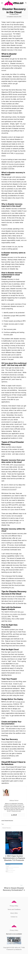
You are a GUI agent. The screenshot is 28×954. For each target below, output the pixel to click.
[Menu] (2, 3)
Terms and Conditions (14, 909)
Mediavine (18, 949)
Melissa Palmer (14, 14)
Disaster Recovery (9, 820)
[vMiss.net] (14, 3)
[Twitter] (16, 815)
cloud (2, 820)
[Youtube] (14, 815)
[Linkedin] (12, 815)
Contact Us (14, 917)
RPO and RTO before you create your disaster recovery (13, 614)
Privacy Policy (14, 906)
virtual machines (19, 465)
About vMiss (14, 913)
